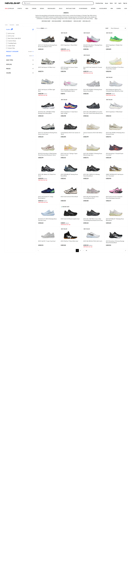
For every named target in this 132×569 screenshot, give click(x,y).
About (106, 3)
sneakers (12, 24)
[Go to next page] (125, 250)
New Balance (51, 8)
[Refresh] (33, 29)
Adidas (42, 8)
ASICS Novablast (67, 21)
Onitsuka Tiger (70, 8)
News (111, 3)
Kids (125, 8)
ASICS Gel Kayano (56, 21)
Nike (27, 8)
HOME (6, 24)
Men (112, 8)
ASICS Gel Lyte (86, 21)
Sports (19, 8)
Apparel (93, 8)
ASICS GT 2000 (77, 21)
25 (86, 250)
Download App (99, 3)
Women (119, 8)
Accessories (103, 8)
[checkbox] (6, 33)
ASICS (60, 8)
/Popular (9, 8)
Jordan (34, 8)
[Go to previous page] (38, 250)
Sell (115, 3)
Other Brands (83, 8)
